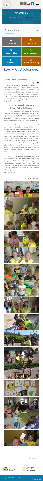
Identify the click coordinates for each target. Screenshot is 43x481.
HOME (11, 18)
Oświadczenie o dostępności (28, 478)
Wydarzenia (16, 18)
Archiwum (22, 18)
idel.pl (39, 479)
